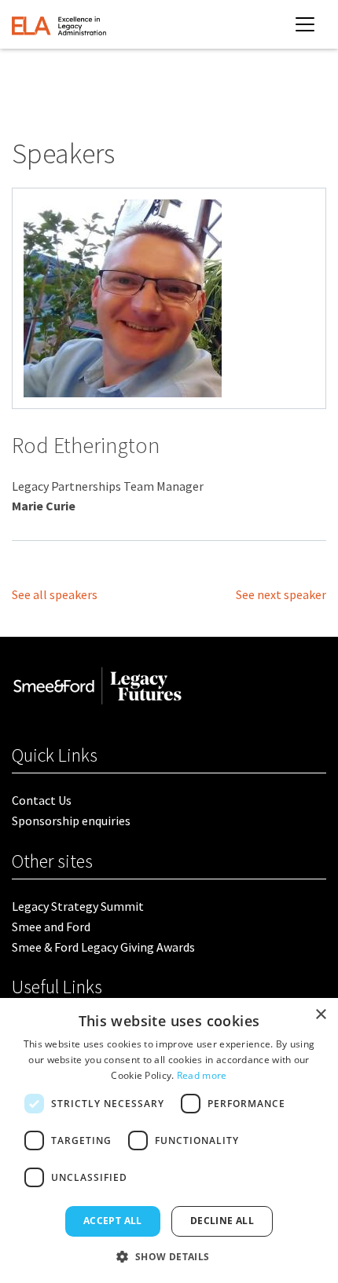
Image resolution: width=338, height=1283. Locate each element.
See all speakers (54, 594)
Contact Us (42, 800)
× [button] (320, 1015)
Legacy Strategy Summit (78, 906)
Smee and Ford (51, 926)
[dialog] (169, 1140)
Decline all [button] (222, 1220)
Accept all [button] (112, 1220)
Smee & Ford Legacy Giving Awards (103, 947)
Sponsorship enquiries (71, 820)
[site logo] (59, 24)
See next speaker (281, 594)
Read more (202, 1075)
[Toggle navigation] (305, 24)
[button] (168, 1256)
